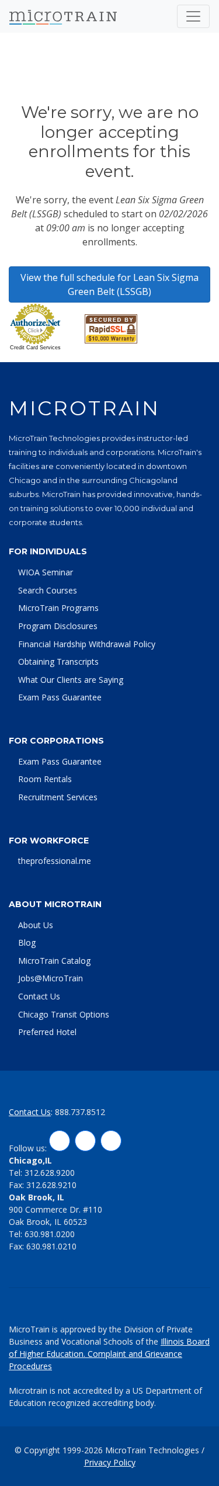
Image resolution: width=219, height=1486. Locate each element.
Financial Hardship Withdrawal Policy (86, 644)
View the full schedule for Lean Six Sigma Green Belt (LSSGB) (109, 284)
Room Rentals (45, 778)
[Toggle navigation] (193, 16)
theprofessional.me (54, 860)
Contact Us (39, 996)
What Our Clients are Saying (70, 679)
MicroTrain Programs (58, 607)
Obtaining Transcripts (58, 661)
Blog (27, 942)
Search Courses (47, 590)
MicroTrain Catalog (54, 960)
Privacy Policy (109, 1462)
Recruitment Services (58, 797)
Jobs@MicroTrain (50, 978)
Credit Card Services (35, 347)
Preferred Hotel (47, 1031)
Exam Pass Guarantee (60, 697)
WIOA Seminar (45, 572)
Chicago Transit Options (63, 1014)
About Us (35, 925)
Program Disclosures (58, 625)
